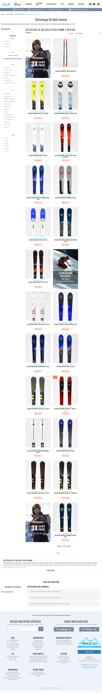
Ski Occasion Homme (13, 645)
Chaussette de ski (13, 675)
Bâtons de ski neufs (12, 672)
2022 (6, 140)
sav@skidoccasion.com (89, 668)
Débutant (7, 72)
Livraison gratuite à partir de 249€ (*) (80, 9)
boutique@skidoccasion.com (89, 666)
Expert (6, 77)
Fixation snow (38, 640)
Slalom (6, 127)
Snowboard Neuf (38, 642)
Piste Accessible (8, 114)
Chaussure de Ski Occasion (63, 642)
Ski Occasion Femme (13, 644)
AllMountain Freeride (9, 99)
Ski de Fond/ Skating (13, 640)
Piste (6, 111)
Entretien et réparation (64, 658)
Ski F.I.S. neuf (12, 658)
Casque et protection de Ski (12, 674)
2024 (6, 146)
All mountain (7, 96)
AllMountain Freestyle (9, 101)
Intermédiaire (7, 80)
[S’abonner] (40, 629)
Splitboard (38, 649)
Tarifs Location (64, 660)
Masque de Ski (13, 679)
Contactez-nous (89, 652)
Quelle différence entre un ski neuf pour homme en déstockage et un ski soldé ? (50, 603)
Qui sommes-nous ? (63, 656)
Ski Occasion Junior (12, 647)
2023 (6, 143)
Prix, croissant (79, 33)
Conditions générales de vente (38, 674)
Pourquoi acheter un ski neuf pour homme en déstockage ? (45, 591)
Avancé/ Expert (8, 70)
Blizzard (6, 41)
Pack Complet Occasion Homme (38, 658)
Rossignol (7, 46)
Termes (60, 688)
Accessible (7, 94)
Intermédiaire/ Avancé (9, 83)
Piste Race (7, 122)
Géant (6, 109)
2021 (6, 138)
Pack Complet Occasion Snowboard (38, 661)
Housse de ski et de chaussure (12, 677)
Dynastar (7, 44)
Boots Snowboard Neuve (64, 640)
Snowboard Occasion (38, 644)
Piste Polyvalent (8, 119)
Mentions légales (38, 672)
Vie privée (55, 688)
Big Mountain (7, 104)
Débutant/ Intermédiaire (10, 75)
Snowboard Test (38, 647)
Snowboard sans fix (38, 645)
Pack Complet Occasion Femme (38, 656)
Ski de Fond (7, 124)
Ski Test (12, 649)
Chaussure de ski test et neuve (63, 644)
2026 (6, 151)
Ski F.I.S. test (12, 660)
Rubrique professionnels (64, 661)
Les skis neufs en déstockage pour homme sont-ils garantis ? (45, 597)
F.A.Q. (63, 663)
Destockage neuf (5, 29)
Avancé (6, 67)
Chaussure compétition (12, 656)
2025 (6, 148)
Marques (38, 675)
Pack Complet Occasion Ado (38, 660)
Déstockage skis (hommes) (7, 592)
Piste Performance (9, 117)
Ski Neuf (12, 642)
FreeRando (7, 106)
